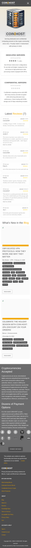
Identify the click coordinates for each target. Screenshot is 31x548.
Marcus (4, 333)
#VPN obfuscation (7, 263)
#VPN (12, 272)
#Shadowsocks (21, 275)
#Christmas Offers (18, 339)
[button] (28, 3)
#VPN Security (6, 275)
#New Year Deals (7, 342)
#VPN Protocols (20, 272)
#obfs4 (14, 275)
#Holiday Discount (7, 339)
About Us (4, 502)
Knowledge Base (6, 508)
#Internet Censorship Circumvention (12, 269)
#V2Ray (5, 278)
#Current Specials (7, 348)
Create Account (6, 532)
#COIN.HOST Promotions (20, 342)
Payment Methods (15, 449)
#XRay (21, 281)
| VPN (11, 260)
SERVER (22, 118)
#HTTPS (5, 284)
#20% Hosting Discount (9, 345)
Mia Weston (5, 260)
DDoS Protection (6, 491)
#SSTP (18, 278)
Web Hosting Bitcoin (7, 482)
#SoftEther (11, 278)
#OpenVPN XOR (7, 281)
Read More (7, 291)
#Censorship (6, 272)
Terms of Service (6, 511)
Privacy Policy (5, 517)
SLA (3, 520)
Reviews (17, 113)
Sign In (3, 529)
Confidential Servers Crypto (9, 488)
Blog (26, 222)
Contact (4, 535)
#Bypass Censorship (8, 266)
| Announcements (12, 333)
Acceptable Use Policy (7, 514)
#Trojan (15, 281)
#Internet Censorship (19, 263)
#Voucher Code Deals (22, 345)
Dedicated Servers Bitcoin (8, 485)
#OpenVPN (25, 278)
